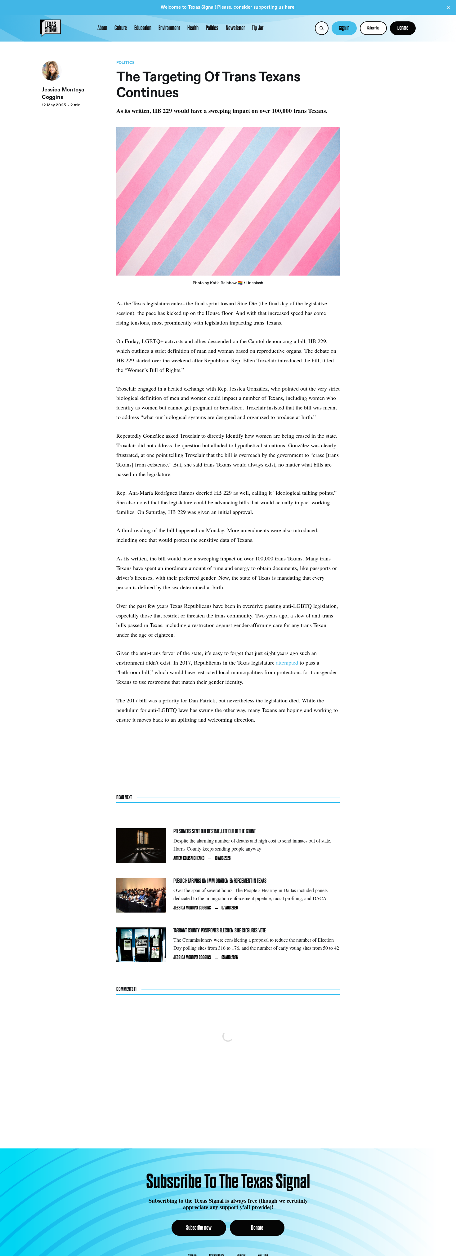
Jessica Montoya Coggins (63, 93)
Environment (169, 28)
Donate (402, 28)
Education (142, 28)
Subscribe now (199, 1228)
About (102, 28)
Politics (212, 28)
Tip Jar (257, 28)
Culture (120, 28)
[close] (449, 7)
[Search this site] (322, 28)
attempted (287, 662)
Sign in (344, 28)
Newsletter (235, 28)
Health (193, 28)
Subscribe (373, 28)
